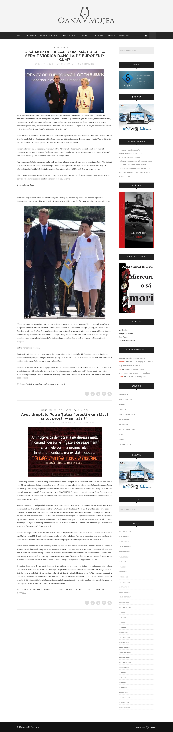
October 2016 (124, 657)
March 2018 (123, 577)
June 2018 (122, 562)
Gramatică (31, 35)
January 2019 (124, 542)
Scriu (19, 35)
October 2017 (124, 602)
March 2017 (123, 632)
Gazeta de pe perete (127, 340)
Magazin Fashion (126, 333)
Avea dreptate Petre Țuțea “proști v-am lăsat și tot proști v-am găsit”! (64, 416)
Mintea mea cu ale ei (75, 410)
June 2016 (122, 677)
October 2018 (124, 552)
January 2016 (124, 702)
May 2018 (122, 567)
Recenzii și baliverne (49, 35)
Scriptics (153, 727)
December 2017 (124, 592)
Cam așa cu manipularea (135, 358)
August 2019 (124, 537)
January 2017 (124, 642)
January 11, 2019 (44, 64)
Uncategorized (125, 444)
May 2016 (122, 682)
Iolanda (86, 35)
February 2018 (124, 582)
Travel (121, 439)
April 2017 (123, 627)
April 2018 (123, 572)
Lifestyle (122, 409)
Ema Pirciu (123, 337)
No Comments (86, 64)
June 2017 (122, 617)
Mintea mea (124, 35)
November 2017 (125, 597)
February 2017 (124, 637)
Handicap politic (70, 35)
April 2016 (123, 687)
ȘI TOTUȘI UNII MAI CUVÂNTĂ (129, 157)
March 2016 (123, 692)
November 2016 (125, 652)
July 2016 (122, 672)
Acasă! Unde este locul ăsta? (130, 154)
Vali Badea (123, 330)
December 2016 (124, 647)
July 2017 (122, 612)
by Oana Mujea (66, 64)
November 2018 (125, 547)
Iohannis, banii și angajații (129, 150)
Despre (111, 35)
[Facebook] (146, 35)
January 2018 (124, 587)
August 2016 (124, 667)
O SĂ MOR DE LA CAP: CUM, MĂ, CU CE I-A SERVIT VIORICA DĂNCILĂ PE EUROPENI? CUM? (64, 56)
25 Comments (86, 423)
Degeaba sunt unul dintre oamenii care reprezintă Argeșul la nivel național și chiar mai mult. (134, 172)
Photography (124, 419)
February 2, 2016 (44, 423)
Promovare (99, 35)
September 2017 (125, 607)
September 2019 (125, 532)
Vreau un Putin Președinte (141, 373)
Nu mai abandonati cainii (134, 369)
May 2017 (122, 622)
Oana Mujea (123, 373)
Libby (121, 358)
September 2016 (125, 662)
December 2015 (124, 707)
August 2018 (124, 557)
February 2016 (124, 697)
